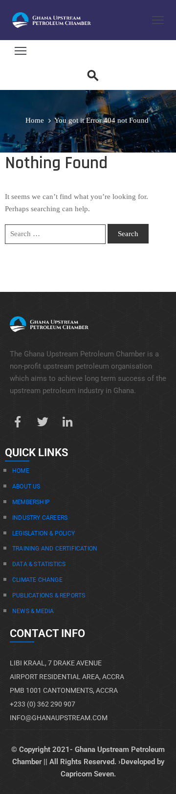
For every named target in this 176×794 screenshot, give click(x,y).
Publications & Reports (48, 595)
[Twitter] (42, 422)
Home (34, 120)
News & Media (33, 611)
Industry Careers (39, 517)
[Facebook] (17, 422)
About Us (26, 486)
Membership (31, 502)
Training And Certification (54, 548)
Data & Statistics (39, 564)
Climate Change (37, 579)
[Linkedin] (67, 422)
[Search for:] (55, 234)
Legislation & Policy (43, 533)
